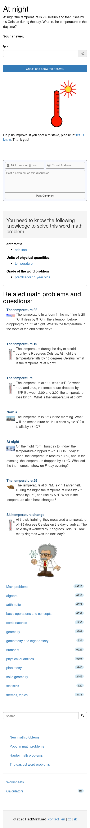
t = (5, 46)
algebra (44, 595)
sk (75, 819)
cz (69, 819)
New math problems (24, 737)
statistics (44, 685)
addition (21, 249)
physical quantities (44, 658)
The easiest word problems (30, 764)
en (63, 819)
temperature (24, 263)
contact (53, 819)
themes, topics (44, 694)
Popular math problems (27, 746)
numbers (44, 649)
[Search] (82, 715)
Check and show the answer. (45, 69)
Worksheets (15, 782)
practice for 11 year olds (32, 277)
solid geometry (44, 676)
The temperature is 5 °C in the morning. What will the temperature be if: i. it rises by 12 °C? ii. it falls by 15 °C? (45, 419)
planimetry (44, 667)
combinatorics (44, 622)
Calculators (44, 791)
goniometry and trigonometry (44, 640)
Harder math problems (26, 755)
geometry (44, 631)
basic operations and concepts (44, 613)
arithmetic (44, 604)
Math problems (44, 586)
